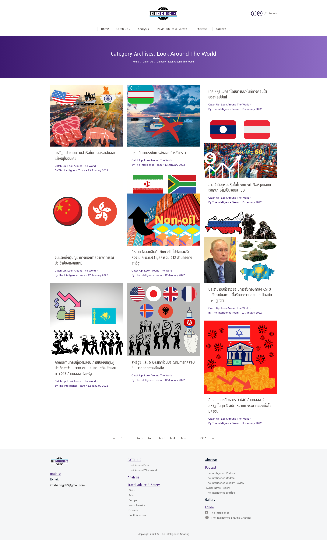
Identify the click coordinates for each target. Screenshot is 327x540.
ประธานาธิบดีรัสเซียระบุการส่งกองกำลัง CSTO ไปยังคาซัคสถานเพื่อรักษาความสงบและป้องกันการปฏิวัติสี (240, 295)
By (70, 170)
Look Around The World (81, 165)
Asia (131, 495)
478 (139, 438)
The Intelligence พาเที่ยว (220, 492)
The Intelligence (219, 512)
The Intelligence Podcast (221, 472)
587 (203, 438)
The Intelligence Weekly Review (225, 482)
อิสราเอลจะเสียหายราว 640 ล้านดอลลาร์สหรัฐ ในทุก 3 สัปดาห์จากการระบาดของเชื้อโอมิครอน (240, 405)
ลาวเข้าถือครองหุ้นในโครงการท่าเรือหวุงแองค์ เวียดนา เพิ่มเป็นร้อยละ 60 (239, 188)
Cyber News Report (218, 487)
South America (137, 515)
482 (183, 438)
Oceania (133, 510)
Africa (131, 490)
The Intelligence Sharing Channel (231, 517)
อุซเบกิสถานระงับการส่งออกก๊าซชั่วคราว (159, 153)
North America (137, 505)
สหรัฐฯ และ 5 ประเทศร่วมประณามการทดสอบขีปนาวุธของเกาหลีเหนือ (163, 365)
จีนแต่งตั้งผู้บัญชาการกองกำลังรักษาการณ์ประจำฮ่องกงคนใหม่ (84, 260)
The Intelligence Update (220, 477)
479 (150, 438)
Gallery (210, 500)
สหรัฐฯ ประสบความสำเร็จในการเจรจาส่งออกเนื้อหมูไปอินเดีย (85, 156)
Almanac (211, 460)
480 (161, 438)
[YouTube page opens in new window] (259, 13)
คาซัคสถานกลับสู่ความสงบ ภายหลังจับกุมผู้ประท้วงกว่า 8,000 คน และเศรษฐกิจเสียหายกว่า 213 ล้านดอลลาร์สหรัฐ (85, 368)
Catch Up (60, 165)
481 (172, 438)
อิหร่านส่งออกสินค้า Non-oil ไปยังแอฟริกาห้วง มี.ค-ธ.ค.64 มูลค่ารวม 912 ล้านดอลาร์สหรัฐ (162, 257)
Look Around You (138, 465)
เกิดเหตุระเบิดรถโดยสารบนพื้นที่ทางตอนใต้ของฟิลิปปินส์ (237, 94)
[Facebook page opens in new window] (253, 13)
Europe (132, 500)
